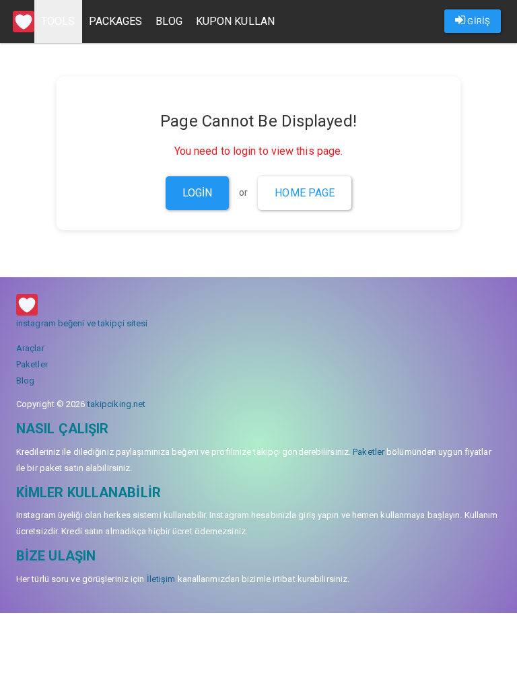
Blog (169, 21)
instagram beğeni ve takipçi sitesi (81, 323)
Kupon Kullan (235, 21)
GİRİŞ (477, 21)
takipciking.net (117, 404)
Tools (58, 21)
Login (197, 192)
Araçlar (30, 348)
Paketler (32, 364)
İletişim (161, 579)
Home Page (305, 192)
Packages (116, 21)
